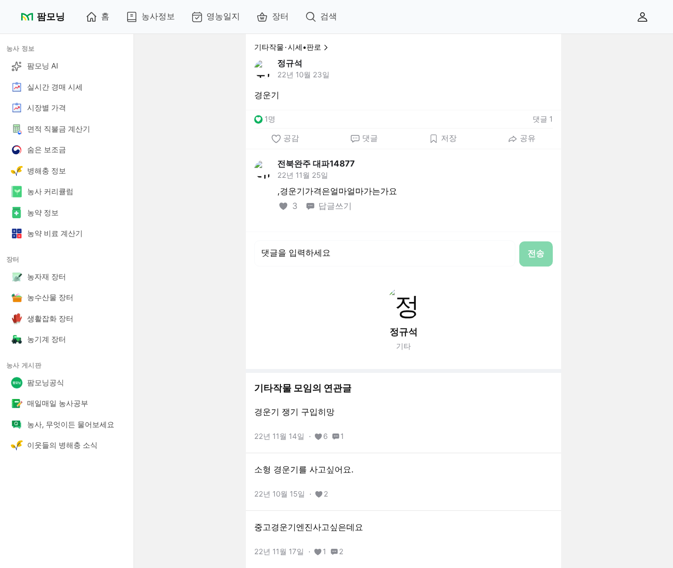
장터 (280, 16)
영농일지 (223, 16)
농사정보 (158, 16)
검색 (328, 16)
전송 (536, 253)
